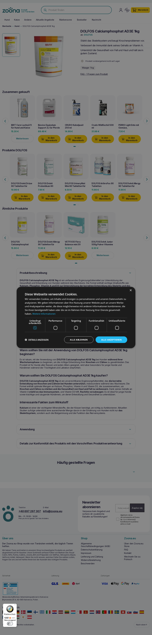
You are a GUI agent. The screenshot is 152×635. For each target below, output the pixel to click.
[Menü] (15, 605)
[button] (37, 339)
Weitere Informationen (44, 313)
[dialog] (76, 317)
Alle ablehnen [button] (79, 339)
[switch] (10, 623)
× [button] (130, 290)
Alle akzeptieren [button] (111, 339)
